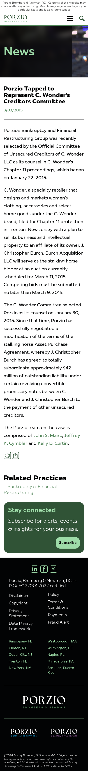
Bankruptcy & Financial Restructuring (30, 489)
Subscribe (67, 542)
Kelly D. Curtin (53, 443)
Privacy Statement (19, 613)
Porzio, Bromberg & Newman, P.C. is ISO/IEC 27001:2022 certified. (42, 583)
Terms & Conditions (58, 604)
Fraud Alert (58, 622)
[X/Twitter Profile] (53, 569)
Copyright (18, 603)
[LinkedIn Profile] (34, 569)
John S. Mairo (48, 435)
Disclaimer (19, 595)
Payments (57, 614)
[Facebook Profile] (44, 569)
